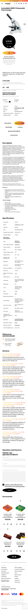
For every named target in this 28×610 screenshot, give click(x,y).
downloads (8, 127)
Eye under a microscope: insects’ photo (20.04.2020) (12, 364)
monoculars (4, 576)
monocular (17, 244)
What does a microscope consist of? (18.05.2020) (14, 420)
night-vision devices (5, 578)
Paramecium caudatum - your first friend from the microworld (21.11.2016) (13, 433)
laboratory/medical (19, 320)
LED (16, 293)
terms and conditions (20, 569)
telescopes (3, 567)
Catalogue (8, 6)
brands (16, 576)
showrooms (16, 0)
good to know (18, 574)
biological (17, 241)
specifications (19, 123)
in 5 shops (16, 99)
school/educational (19, 319)
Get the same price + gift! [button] (9, 58)
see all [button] (14, 557)
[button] (16, 4)
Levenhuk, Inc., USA (19, 108)
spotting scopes (5, 572)
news (16, 572)
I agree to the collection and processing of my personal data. (15, 485)
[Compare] (21, 4)
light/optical (17, 242)
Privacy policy (4, 608)
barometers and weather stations (5, 581)
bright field (17, 325)
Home (3, 6)
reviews (20, 127)
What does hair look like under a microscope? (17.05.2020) (12, 377)
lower (16, 322)
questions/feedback (14, 131)
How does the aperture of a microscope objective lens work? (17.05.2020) (12, 391)
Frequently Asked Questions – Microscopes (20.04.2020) (11, 355)
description (7, 123)
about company (18, 567)
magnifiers (3, 574)
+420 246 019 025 (5, 586)
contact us (17, 580)
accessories (14, 135)
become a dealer (18, 571)
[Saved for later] (18, 4)
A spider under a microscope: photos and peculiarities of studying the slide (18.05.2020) (13, 404)
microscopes (4, 569)
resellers (17, 578)
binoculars (3, 571)
